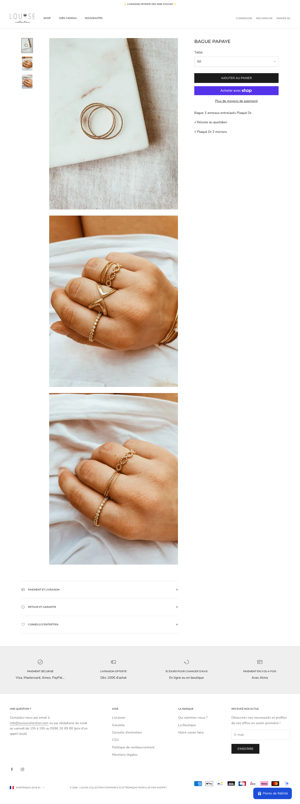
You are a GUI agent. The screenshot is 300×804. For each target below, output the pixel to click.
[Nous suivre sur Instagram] (22, 769)
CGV (115, 740)
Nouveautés (93, 18)
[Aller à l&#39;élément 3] (27, 81)
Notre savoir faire (191, 732)
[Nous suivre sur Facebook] (12, 769)
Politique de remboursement (133, 747)
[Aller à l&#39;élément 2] (27, 63)
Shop (47, 18)
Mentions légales (125, 754)
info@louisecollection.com (29, 723)
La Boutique (187, 725)
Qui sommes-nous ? (193, 717)
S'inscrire (245, 749)
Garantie (118, 725)
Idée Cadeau (68, 18)
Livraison (118, 717)
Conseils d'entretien (127, 732)
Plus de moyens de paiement (236, 101)
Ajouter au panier (236, 78)
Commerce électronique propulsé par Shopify (135, 787)
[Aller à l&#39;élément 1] (27, 45)
